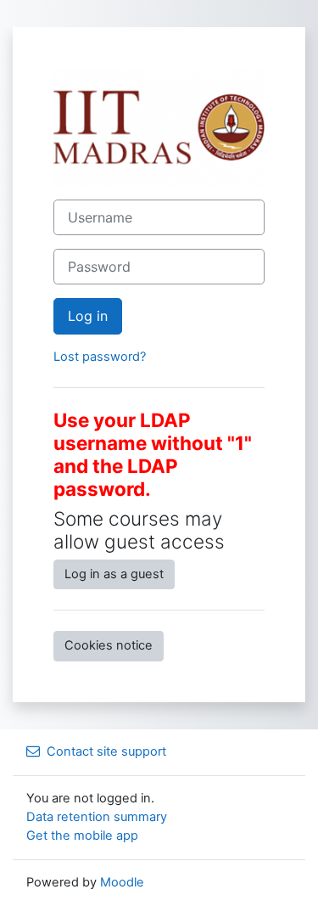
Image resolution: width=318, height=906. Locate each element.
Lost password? (99, 356)
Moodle (122, 882)
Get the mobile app (82, 835)
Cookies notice (108, 645)
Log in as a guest (114, 574)
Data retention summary (96, 816)
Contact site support (106, 751)
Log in (88, 315)
